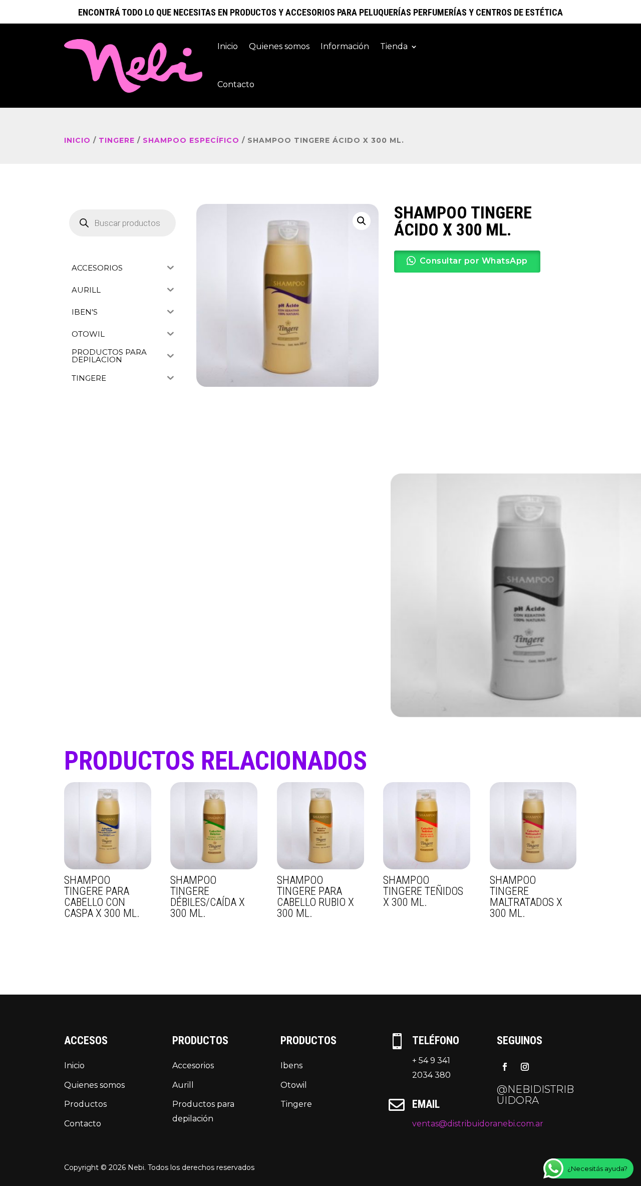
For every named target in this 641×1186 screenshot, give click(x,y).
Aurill (183, 1085)
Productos (85, 1104)
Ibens (291, 1065)
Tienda (394, 46)
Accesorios (193, 1065)
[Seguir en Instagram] (525, 1067)
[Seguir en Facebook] (505, 1067)
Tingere (296, 1104)
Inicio (227, 46)
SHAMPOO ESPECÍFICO (191, 140)
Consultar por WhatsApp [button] (474, 261)
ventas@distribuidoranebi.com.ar (477, 1123)
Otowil (293, 1085)
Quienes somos (279, 46)
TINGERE (117, 140)
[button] (362, 221)
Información (344, 46)
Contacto (235, 84)
